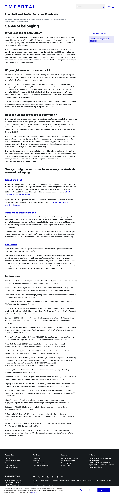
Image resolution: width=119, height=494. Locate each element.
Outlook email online (11, 468)
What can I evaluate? (10, 21)
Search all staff (66, 465)
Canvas (7, 458)
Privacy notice (76, 480)
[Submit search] (102, 6)
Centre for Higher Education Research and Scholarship (31, 14)
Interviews (11, 244)
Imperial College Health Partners (99, 462)
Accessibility (45, 480)
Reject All (90, 490)
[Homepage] (39, 7)
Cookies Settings (78, 490)
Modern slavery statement (60, 480)
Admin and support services (70, 458)
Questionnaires (13, 179)
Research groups (66, 463)
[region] (59, 490)
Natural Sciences (38, 463)
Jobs (6, 463)
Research (16, 19)
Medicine (36, 461)
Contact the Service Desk (13, 461)
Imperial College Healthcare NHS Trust (101, 465)
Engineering (37, 458)
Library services (10, 465)
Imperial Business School (41, 465)
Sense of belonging (22, 21)
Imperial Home (9, 19)
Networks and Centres (68, 461)
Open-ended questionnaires (20, 212)
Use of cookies (88, 480)
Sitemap (35, 480)
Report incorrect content (104, 480)
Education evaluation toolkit (58, 19)
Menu (109, 7)
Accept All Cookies (103, 490)
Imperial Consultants (95, 467)
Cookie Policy (35, 492)
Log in (35, 482)
